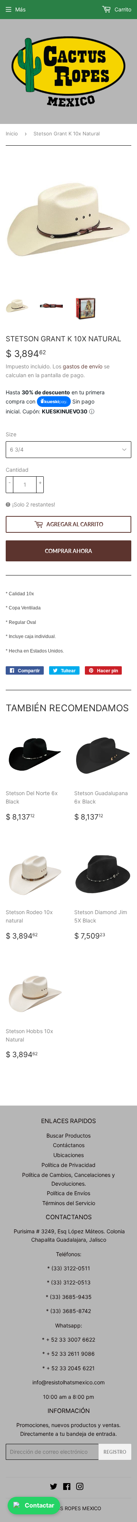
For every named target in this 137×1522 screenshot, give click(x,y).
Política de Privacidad (68, 1165)
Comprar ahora (68, 551)
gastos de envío (82, 366)
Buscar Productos (68, 1135)
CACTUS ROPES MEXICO (72, 1508)
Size (11, 434)
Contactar (39, 1505)
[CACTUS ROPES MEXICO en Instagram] (80, 1487)
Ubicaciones (68, 1155)
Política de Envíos (68, 1193)
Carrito (122, 9)
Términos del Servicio (68, 1203)
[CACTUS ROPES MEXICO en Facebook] (67, 1487)
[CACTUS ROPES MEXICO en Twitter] (53, 1487)
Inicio (12, 133)
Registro (115, 1452)
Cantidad (17, 469)
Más (20, 9)
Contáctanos (68, 1145)
